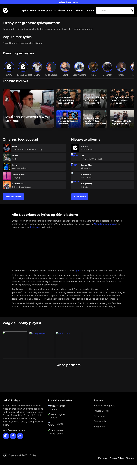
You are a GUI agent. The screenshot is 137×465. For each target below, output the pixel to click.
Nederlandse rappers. (105, 224)
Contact (90, 10)
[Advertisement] (68, 249)
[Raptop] (112, 375)
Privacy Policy (116, 458)
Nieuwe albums (66, 10)
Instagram (35, 227)
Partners (102, 458)
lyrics (78, 270)
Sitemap (130, 458)
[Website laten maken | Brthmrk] (83, 375)
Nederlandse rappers (41, 10)
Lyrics (25, 10)
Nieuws (80, 10)
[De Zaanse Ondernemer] (54, 375)
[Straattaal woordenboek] (25, 375)
